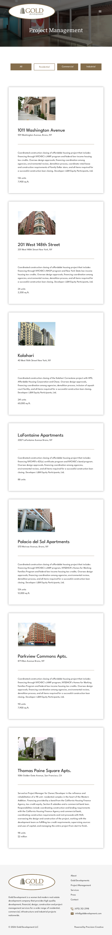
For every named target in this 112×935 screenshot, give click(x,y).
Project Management (81, 885)
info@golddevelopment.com (88, 914)
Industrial (90, 67)
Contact (74, 900)
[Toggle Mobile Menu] (100, 11)
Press (73, 895)
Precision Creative (95, 927)
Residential (44, 67)
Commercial (67, 67)
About (73, 876)
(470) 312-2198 (82, 909)
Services (75, 890)
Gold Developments (80, 881)
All (21, 67)
